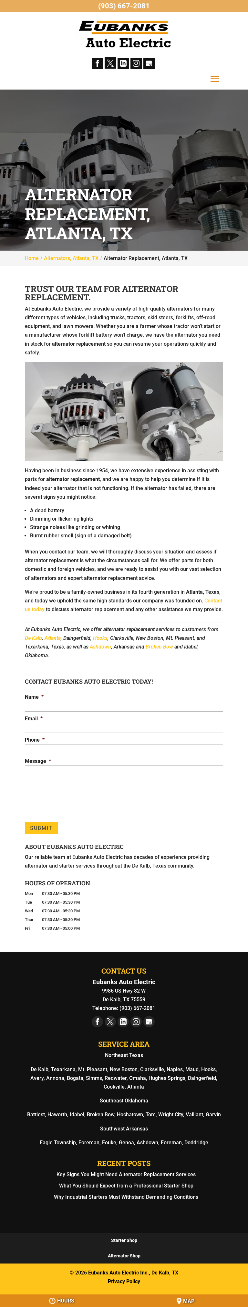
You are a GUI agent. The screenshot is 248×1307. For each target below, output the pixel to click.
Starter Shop (124, 1240)
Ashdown (100, 647)
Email (34, 719)
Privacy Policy (124, 1281)
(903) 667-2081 (124, 6)
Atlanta (53, 638)
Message (38, 761)
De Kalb (33, 638)
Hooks (100, 638)
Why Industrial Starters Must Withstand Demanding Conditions (126, 1197)
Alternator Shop (124, 1255)
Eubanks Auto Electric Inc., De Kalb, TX (133, 1273)
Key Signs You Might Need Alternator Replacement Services (126, 1174)
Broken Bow (159, 647)
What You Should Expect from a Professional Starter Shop (126, 1186)
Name (34, 697)
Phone (35, 740)
